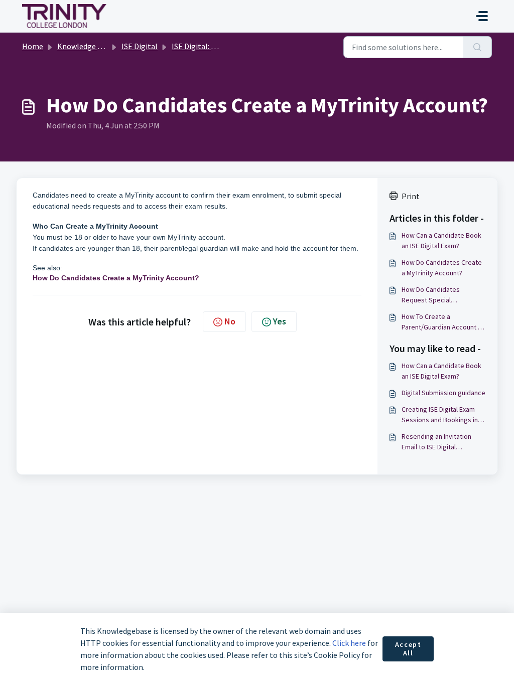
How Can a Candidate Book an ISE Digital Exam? (441, 240)
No (229, 321)
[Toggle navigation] (482, 16)
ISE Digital (139, 46)
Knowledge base (85, 46)
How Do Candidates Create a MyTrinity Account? (442, 267)
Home (32, 46)
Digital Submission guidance (443, 392)
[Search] (477, 47)
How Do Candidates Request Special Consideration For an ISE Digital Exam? (438, 295)
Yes (279, 321)
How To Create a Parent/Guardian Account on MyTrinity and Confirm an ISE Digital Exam (443, 322)
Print (411, 196)
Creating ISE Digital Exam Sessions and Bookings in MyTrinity (440, 415)
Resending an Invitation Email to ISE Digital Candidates (436, 442)
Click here (349, 643)
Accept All (408, 649)
